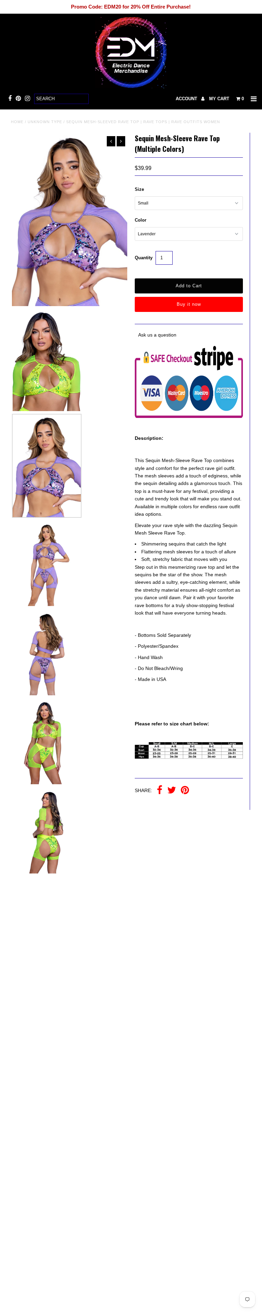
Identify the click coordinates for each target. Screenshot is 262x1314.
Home (17, 122)
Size (139, 189)
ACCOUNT (187, 98)
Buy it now (189, 304)
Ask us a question (157, 335)
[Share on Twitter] (171, 790)
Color (140, 220)
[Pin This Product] (185, 790)
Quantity (143, 257)
